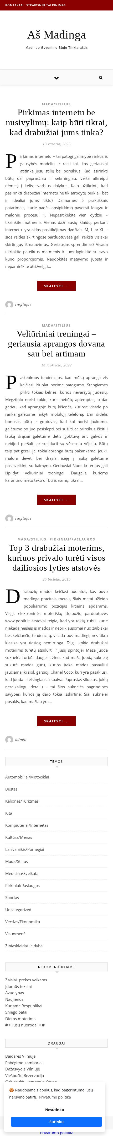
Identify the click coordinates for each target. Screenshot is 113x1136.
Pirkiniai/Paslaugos (72, 539)
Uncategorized (18, 909)
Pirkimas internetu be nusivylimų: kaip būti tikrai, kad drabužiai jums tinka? (56, 122)
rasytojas (23, 304)
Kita (8, 813)
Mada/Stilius (56, 104)
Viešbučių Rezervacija (24, 1075)
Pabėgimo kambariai (24, 1062)
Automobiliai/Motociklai (27, 777)
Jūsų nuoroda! (25, 1024)
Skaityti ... (56, 286)
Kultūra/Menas (18, 837)
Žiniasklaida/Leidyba (24, 945)
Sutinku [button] (56, 1121)
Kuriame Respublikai (23, 1005)
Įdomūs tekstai (18, 986)
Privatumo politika (56, 1132)
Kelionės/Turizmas (22, 801)
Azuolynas (14, 992)
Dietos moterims (20, 1018)
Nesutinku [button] (54, 1109)
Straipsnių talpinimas (46, 5)
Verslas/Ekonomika (22, 921)
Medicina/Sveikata (21, 873)
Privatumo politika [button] (55, 1097)
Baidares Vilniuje (20, 1056)
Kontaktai (14, 5)
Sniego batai (16, 1012)
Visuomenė (15, 933)
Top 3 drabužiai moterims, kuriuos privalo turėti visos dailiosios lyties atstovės (57, 557)
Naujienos (14, 999)
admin (21, 739)
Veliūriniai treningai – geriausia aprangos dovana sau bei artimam (56, 343)
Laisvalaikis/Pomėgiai (24, 849)
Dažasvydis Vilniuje (22, 1069)
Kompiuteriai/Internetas (26, 825)
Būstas (11, 789)
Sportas (12, 897)
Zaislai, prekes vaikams (26, 979)
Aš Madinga (56, 35)
